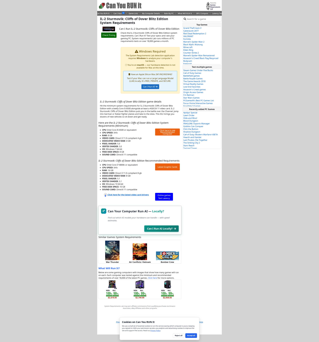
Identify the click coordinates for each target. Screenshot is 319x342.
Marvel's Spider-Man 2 (193, 41)
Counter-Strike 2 (191, 52)
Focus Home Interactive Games (198, 103)
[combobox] (203, 19)
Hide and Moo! (190, 118)
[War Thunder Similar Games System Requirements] (112, 250)
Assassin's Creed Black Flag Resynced (200, 58)
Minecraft (188, 47)
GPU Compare (202, 13)
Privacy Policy (155, 330)
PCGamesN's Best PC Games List (198, 100)
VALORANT (188, 36)
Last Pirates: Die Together (195, 140)
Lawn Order (189, 115)
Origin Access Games (193, 92)
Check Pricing (108, 35)
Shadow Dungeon (191, 131)
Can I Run (119, 13)
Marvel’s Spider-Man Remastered (199, 55)
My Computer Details (151, 13)
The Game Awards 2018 (194, 81)
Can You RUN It (102, 13)
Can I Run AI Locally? (160, 228)
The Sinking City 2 (191, 142)
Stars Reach (188, 145)
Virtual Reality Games (193, 84)
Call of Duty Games (192, 73)
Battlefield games (191, 75)
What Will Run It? (109, 268)
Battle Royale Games (193, 78)
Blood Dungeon (190, 120)
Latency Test (217, 13)
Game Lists (133, 13)
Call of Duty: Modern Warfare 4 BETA (200, 134)
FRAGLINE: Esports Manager (196, 123)
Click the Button (190, 129)
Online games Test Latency (164, 197)
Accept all (191, 335)
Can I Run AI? (149, 86)
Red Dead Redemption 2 (194, 33)
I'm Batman (188, 95)
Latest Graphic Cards (167, 167)
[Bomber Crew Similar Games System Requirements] (167, 255)
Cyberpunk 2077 (191, 30)
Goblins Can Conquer (193, 126)
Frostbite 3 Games (191, 106)
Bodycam (187, 61)
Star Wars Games (191, 97)
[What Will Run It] (112, 284)
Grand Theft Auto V (192, 28)
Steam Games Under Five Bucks (198, 70)
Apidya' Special (190, 112)
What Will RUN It (185, 13)
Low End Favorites (191, 86)
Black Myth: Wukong (193, 44)
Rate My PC (169, 13)
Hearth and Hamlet (192, 137)
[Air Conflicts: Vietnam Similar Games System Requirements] (140, 251)
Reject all (178, 335)
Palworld (187, 63)
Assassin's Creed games (194, 89)
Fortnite (187, 39)
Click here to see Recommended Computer (167, 132)
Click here (152, 278)
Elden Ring (188, 50)
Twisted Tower (190, 148)
